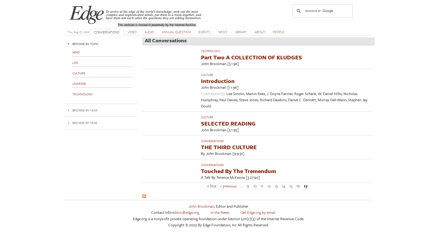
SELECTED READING (228, 123)
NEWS (222, 31)
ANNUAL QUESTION (176, 31)
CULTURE (207, 75)
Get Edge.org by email (258, 212)
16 (298, 186)
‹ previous (229, 186)
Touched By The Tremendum (238, 171)
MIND (76, 52)
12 (269, 186)
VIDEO (132, 31)
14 (283, 186)
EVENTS (204, 31)
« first (211, 186)
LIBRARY (241, 31)
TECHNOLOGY (210, 51)
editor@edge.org (185, 212)
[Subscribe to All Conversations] (144, 196)
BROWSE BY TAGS (84, 122)
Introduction (218, 81)
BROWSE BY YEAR (84, 110)
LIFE (75, 62)
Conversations (212, 141)
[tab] (101, 44)
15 (290, 186)
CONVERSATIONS (106, 32)
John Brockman (201, 206)
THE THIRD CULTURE (229, 147)
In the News (220, 212)
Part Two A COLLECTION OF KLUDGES (251, 57)
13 (276, 186)
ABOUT (259, 31)
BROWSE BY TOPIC (85, 43)
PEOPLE (278, 31)
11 (262, 186)
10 (255, 186)
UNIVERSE (79, 83)
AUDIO (149, 31)
